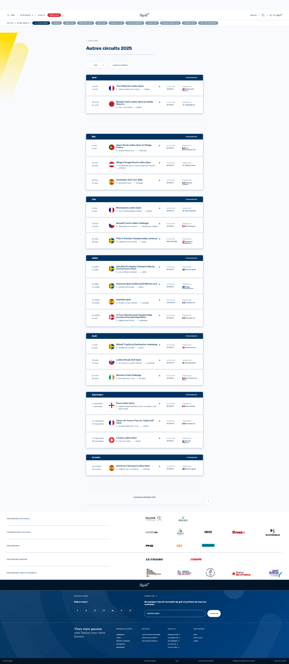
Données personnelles (205, 661)
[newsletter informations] (156, 596)
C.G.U (177, 661)
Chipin (195, 641)
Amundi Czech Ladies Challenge (132, 223)
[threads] (121, 610)
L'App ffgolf (198, 637)
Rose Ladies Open (125, 403)
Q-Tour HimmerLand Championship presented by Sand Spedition (134, 316)
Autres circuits (23, 23)
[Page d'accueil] (144, 15)
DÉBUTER (253, 15)
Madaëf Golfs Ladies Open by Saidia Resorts (134, 103)
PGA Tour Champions (208, 23)
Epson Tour (152, 23)
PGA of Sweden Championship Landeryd (136, 238)
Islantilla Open (123, 300)
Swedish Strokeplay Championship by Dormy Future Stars (135, 267)
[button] (11, 15)
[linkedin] (112, 610)
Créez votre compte (149, 637)
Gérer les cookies (280, 661)
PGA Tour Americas (135, 23)
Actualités (172, 644)
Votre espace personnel (151, 634)
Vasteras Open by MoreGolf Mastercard (136, 284)
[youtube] (104, 610)
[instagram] (95, 610)
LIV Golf (57, 23)
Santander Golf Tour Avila (129, 180)
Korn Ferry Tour (85, 23)
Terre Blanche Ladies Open (130, 86)
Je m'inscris (214, 613)
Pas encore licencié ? (150, 641)
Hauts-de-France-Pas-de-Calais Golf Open (135, 421)
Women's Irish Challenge (128, 375)
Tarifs (118, 637)
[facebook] (77, 610)
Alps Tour (101, 23)
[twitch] (130, 610)
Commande (120, 634)
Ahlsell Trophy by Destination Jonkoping (136, 344)
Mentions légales (150, 661)
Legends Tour (189, 23)
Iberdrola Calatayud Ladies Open (133, 466)
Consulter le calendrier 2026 (145, 497)
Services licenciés (123, 641)
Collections (172, 647)
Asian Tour (69, 23)
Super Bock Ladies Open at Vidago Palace (134, 146)
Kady (195, 634)
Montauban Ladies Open (128, 208)
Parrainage (120, 647)
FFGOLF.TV (41, 15)
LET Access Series (41, 23)
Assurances (120, 644)
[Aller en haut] (208, 501)
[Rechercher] (263, 15)
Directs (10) (54, 15)
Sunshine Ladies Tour (170, 23)
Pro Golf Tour (116, 23)
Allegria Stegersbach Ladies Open (133, 162)
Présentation (173, 634)
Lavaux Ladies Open (126, 438)
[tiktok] (86, 610)
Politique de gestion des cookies (244, 661)
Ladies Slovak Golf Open (128, 360)
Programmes (173, 641)
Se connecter (173, 637)
